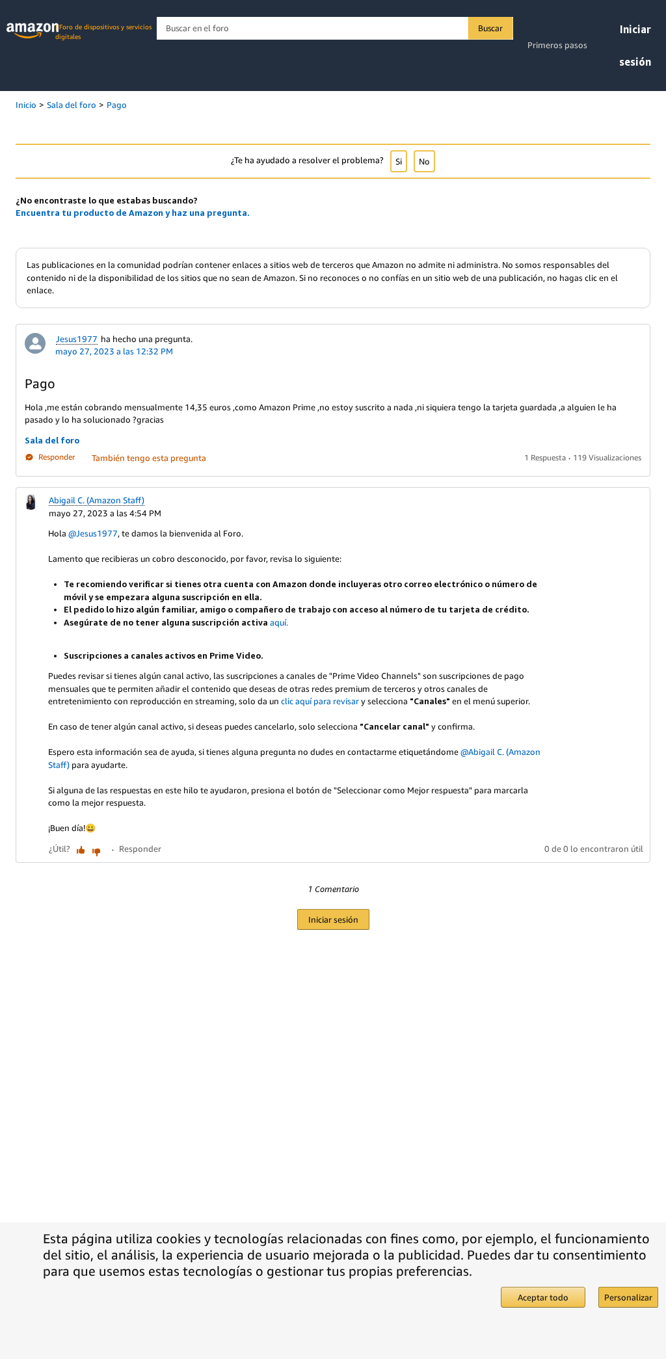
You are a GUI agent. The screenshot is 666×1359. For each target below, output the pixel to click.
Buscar (490, 28)
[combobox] (335, 28)
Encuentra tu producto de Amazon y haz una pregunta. (133, 212)
